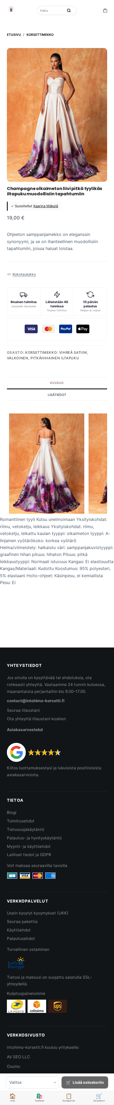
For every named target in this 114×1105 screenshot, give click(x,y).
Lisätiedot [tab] (57, 395)
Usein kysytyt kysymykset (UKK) (37, 913)
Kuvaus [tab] (57, 383)
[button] (21, 274)
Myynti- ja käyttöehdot (29, 846)
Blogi (11, 812)
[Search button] (68, 10)
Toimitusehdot (20, 820)
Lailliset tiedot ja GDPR (29, 854)
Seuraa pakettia (22, 921)
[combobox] (50, 10)
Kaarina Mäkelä (45, 206)
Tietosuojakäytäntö (25, 829)
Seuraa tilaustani (23, 710)
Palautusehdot (21, 938)
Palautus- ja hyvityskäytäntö (34, 837)
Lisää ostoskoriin (88, 1082)
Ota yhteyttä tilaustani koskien (36, 718)
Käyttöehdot (19, 930)
